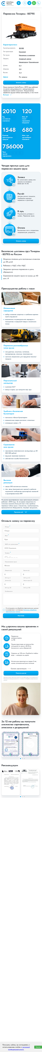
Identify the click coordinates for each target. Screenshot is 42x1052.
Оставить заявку (21, 83)
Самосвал (22, 52)
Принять (38, 1047)
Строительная (33, 62)
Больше (6, 95)
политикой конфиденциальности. (19, 1048)
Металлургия (23, 62)
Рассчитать (21, 616)
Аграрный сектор (25, 59)
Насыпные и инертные (27, 55)
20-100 (21, 48)
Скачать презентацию (19, 668)
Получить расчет (21, 673)
